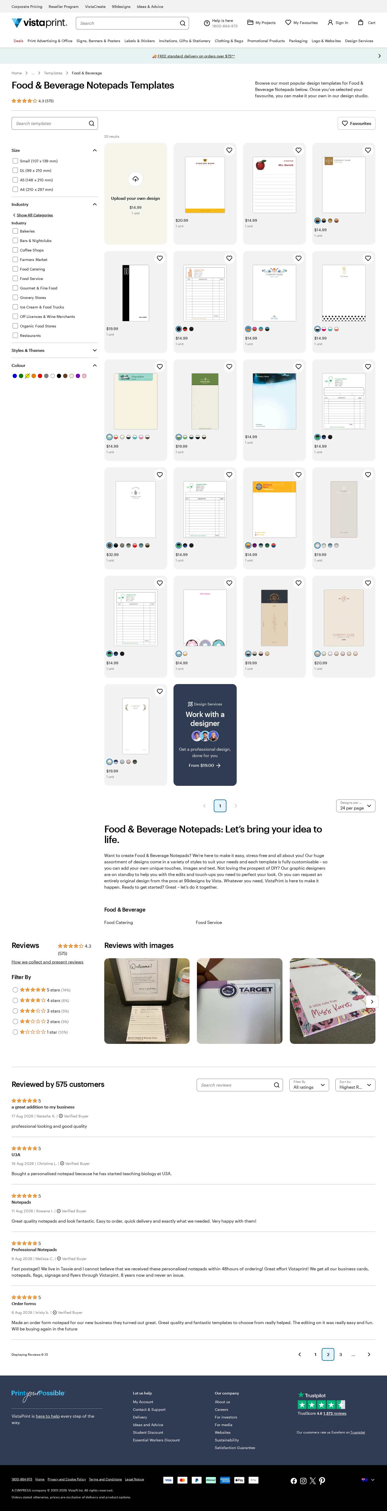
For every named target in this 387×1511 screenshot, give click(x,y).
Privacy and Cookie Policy (67, 1479)
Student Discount (148, 1432)
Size (16, 150)
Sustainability (227, 1440)
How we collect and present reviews (47, 961)
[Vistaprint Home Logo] (39, 23)
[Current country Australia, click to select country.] (368, 1480)
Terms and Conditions (105, 1479)
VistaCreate (95, 6)
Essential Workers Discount (156, 1440)
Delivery (140, 1417)
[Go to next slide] (379, 56)
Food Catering (118, 922)
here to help (48, 1415)
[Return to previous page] (299, 1354)
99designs (121, 6)
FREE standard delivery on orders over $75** (196, 56)
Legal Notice (134, 1479)
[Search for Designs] (91, 123)
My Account (143, 1401)
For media (224, 1424)
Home (17, 73)
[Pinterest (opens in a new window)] (322, 1481)
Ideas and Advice (148, 1424)
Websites (223, 1432)
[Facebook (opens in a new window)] (294, 1482)
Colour (18, 365)
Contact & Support (149, 1409)
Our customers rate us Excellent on (331, 1432)
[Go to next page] (369, 1354)
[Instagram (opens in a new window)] (303, 1482)
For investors (226, 1417)
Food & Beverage (87, 73)
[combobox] (128, 23)
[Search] (182, 23)
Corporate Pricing (27, 6)
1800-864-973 (22, 1479)
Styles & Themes (28, 350)
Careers (222, 1409)
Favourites (360, 123)
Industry (20, 204)
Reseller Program (64, 6)
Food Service (209, 922)
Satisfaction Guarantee (235, 1447)
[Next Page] (236, 806)
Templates (53, 73)
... (32, 73)
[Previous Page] (204, 806)
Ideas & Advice (150, 6)
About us (222, 1401)
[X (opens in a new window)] (313, 1482)
